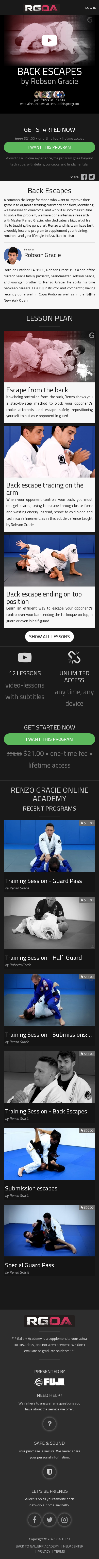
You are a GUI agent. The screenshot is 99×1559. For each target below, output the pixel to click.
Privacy (44, 1551)
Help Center (73, 1546)
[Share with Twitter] (92, 177)
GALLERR (63, 1539)
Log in (90, 7)
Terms (59, 1551)
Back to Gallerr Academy (37, 1546)
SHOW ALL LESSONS (49, 636)
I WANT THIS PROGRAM (49, 147)
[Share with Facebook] (84, 177)
